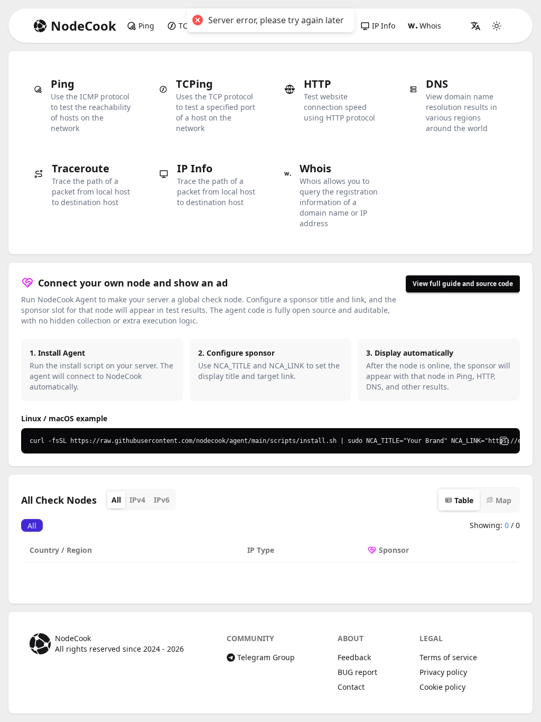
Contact (351, 687)
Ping (146, 26)
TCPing (191, 26)
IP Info (383, 26)
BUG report (357, 672)
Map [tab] (503, 500)
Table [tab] (463, 500)
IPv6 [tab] (162, 500)
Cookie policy (442, 687)
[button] (475, 25)
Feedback (354, 657)
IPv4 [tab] (137, 500)
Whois (430, 26)
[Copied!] (504, 440)
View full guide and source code (463, 283)
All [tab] (116, 500)
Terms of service (448, 657)
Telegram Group (266, 657)
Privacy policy (443, 672)
